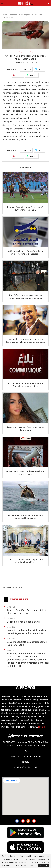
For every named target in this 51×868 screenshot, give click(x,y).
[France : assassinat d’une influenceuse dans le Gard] (25, 408)
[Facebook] (17, 821)
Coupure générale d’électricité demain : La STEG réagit (27, 643)
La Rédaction (20, 62)
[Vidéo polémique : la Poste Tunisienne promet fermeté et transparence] (25, 232)
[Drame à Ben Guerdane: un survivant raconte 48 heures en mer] (25, 496)
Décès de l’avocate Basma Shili (23, 621)
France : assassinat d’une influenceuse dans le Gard (25, 428)
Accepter (43, 865)
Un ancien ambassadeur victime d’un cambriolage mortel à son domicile (26, 632)
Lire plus (42, 727)
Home (4, 15)
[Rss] (28, 821)
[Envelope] (34, 821)
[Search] (48, 3)
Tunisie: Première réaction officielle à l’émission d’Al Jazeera (26, 612)
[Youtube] (23, 821)
